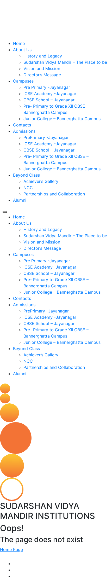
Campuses (23, 81)
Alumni (19, 200)
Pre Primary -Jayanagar (46, 87)
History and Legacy (42, 56)
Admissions (24, 131)
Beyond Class (26, 175)
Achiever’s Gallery (40, 181)
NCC (28, 187)
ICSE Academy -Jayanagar (49, 93)
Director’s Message (42, 74)
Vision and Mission (41, 68)
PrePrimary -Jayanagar (46, 137)
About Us (22, 49)
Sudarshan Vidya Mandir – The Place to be (65, 62)
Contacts (22, 124)
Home (19, 43)
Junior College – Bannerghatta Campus (62, 118)
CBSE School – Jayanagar (48, 99)
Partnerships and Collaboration (54, 193)
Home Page (11, 549)
